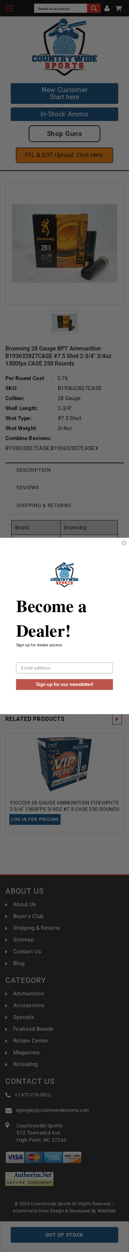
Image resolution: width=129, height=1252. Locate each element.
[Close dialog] (124, 543)
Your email (27, 658)
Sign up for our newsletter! (65, 684)
